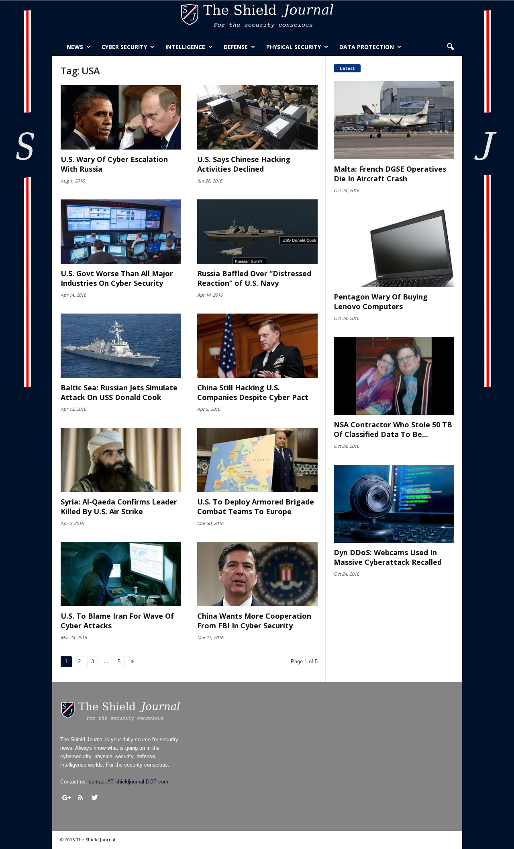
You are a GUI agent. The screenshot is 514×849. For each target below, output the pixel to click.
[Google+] (66, 797)
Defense (236, 47)
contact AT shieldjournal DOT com (128, 782)
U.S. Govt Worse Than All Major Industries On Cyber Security (117, 278)
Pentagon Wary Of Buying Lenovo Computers (381, 301)
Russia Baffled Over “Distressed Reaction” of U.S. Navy (254, 278)
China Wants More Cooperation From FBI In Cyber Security (254, 620)
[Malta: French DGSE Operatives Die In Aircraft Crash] (394, 120)
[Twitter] (94, 797)
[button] (450, 47)
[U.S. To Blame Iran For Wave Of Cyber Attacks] (121, 574)
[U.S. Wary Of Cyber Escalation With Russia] (121, 117)
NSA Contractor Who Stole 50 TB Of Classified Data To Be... (393, 429)
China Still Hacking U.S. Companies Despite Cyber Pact (252, 392)
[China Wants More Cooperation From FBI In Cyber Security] (257, 574)
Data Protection (366, 47)
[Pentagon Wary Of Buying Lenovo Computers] (394, 248)
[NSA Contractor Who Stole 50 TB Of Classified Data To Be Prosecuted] (394, 376)
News (75, 47)
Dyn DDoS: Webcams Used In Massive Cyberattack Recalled (388, 557)
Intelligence (185, 47)
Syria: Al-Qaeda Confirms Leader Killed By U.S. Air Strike (119, 506)
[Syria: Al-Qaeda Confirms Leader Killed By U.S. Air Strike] (121, 460)
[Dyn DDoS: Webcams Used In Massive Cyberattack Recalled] (394, 504)
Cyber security (124, 47)
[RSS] (80, 797)
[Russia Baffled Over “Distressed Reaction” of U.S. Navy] (257, 231)
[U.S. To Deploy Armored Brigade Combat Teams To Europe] (257, 460)
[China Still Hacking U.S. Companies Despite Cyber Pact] (257, 346)
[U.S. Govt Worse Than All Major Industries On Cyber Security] (121, 231)
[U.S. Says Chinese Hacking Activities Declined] (257, 117)
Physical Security (293, 47)
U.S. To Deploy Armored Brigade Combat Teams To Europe (255, 506)
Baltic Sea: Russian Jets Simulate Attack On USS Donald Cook (119, 392)
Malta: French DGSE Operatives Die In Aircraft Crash (390, 173)
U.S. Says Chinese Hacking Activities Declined (243, 164)
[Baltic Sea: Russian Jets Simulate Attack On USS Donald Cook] (121, 346)
